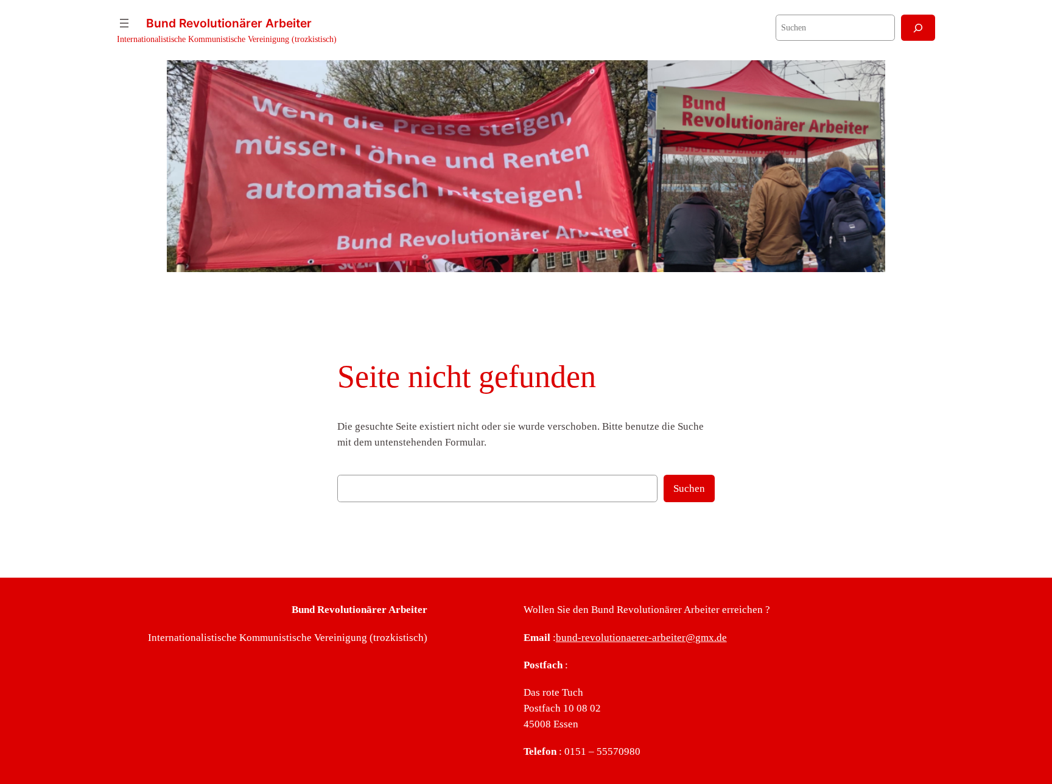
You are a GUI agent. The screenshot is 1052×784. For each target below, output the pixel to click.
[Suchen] (918, 28)
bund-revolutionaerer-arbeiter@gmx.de (641, 637)
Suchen (689, 488)
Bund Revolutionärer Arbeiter (229, 23)
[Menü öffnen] (124, 23)
